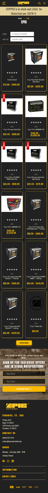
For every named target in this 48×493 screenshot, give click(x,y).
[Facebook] (3, 461)
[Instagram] (8, 461)
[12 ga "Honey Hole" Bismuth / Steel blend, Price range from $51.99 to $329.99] (36, 56)
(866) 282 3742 (8, 437)
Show (4, 34)
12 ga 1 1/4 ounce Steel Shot (12, 129)
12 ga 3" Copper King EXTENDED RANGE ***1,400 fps (36, 277)
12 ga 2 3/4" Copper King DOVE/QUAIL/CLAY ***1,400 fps (36, 228)
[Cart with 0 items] (44, 3)
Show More (24, 342)
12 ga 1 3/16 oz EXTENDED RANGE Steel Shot (12, 178)
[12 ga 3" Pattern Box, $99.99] (36, 303)
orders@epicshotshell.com (12, 441)
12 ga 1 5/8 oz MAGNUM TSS (12, 227)
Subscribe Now (22, 389)
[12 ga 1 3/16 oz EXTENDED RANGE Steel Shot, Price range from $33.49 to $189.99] (12, 154)
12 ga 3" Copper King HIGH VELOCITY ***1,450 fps (12, 327)
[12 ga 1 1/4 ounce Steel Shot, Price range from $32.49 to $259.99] (12, 106)
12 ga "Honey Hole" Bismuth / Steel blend (36, 81)
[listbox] (22, 34)
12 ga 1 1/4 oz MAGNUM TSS (36, 129)
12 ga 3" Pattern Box (36, 326)
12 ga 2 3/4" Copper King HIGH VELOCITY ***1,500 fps (12, 277)
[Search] (39, 3)
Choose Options (12, 86)
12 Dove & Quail (12, 80)
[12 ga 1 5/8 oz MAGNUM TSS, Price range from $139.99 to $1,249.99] (12, 204)
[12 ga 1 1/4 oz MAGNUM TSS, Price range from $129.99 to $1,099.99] (36, 106)
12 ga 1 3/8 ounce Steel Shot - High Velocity (36, 178)
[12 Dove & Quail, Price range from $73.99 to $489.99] (12, 56)
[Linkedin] (13, 461)
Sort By (5, 39)
